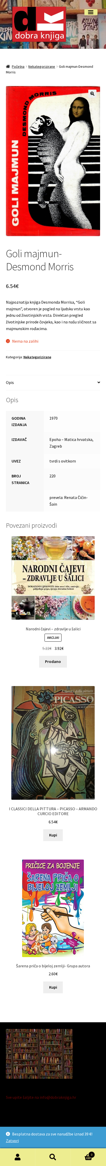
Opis (10, 382)
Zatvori (12, 1140)
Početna (18, 66)
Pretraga (52, 1157)
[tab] (53, 382)
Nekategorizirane (41, 66)
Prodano (53, 661)
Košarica (82, 1153)
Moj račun (17, 1157)
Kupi (53, 834)
